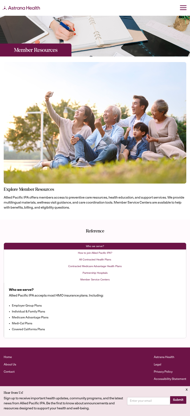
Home (8, 357)
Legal (157, 364)
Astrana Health (164, 357)
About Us (10, 364)
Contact (9, 371)
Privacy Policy (163, 371)
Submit (178, 400)
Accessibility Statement (170, 379)
